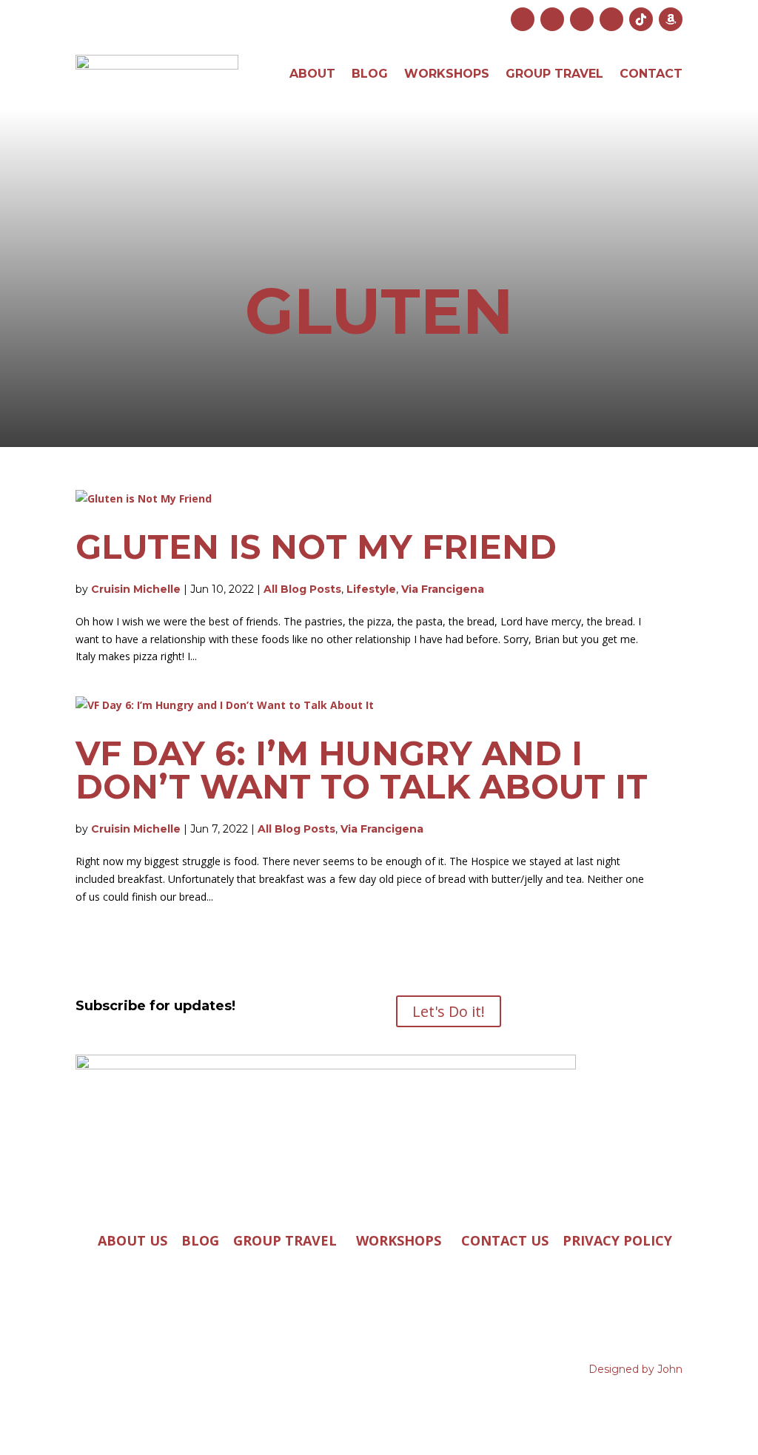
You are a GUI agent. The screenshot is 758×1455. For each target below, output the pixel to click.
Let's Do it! (448, 1011)
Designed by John (635, 1369)
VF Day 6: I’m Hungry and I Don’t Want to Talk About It (362, 770)
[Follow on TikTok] (641, 19)
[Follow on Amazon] (670, 19)
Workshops (446, 74)
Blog (370, 74)
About (312, 74)
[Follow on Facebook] (552, 19)
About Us (132, 1240)
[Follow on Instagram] (522, 19)
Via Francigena (442, 589)
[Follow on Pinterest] (611, 19)
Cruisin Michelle (136, 589)
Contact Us (505, 1240)
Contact (651, 74)
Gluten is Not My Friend (316, 546)
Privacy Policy (617, 1240)
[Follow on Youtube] (582, 19)
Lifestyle (371, 589)
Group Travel (554, 74)
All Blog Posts (302, 589)
